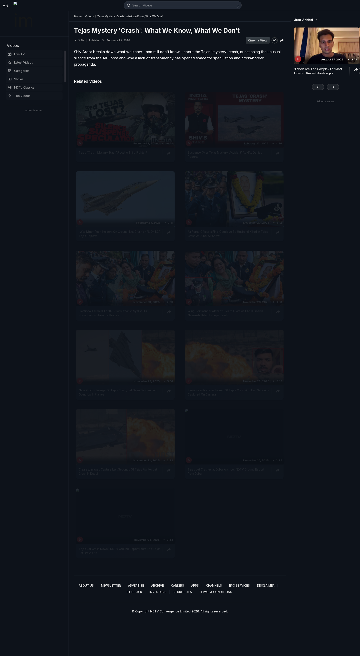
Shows (18, 79)
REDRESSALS (183, 592)
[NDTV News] (23, 18)
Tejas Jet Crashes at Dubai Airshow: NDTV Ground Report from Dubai (226, 471)
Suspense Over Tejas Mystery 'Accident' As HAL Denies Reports (225, 154)
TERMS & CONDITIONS (215, 592)
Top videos (22, 96)
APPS (195, 585)
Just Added (303, 20)
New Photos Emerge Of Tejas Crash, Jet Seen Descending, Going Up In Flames (118, 392)
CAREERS (177, 585)
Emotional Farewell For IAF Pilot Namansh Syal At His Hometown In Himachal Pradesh (113, 313)
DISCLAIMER (266, 585)
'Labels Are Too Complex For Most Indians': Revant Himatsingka (318, 71)
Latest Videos (23, 62)
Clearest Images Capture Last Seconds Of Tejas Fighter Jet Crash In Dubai (118, 471)
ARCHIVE (157, 585)
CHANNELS (214, 585)
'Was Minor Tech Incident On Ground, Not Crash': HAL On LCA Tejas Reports (119, 234)
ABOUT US (86, 585)
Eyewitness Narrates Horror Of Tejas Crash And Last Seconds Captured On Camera (228, 392)
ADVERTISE (136, 585)
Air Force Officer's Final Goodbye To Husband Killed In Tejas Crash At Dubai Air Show (228, 234)
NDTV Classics (24, 87)
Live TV (19, 54)
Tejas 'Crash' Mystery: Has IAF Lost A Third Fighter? (113, 152)
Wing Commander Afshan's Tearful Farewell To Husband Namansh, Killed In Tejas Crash (225, 313)
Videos (13, 45)
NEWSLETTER (111, 585)
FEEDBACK (135, 592)
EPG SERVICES (239, 585)
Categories (21, 71)
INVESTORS (157, 592)
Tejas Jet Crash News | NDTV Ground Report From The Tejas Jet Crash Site (119, 551)
